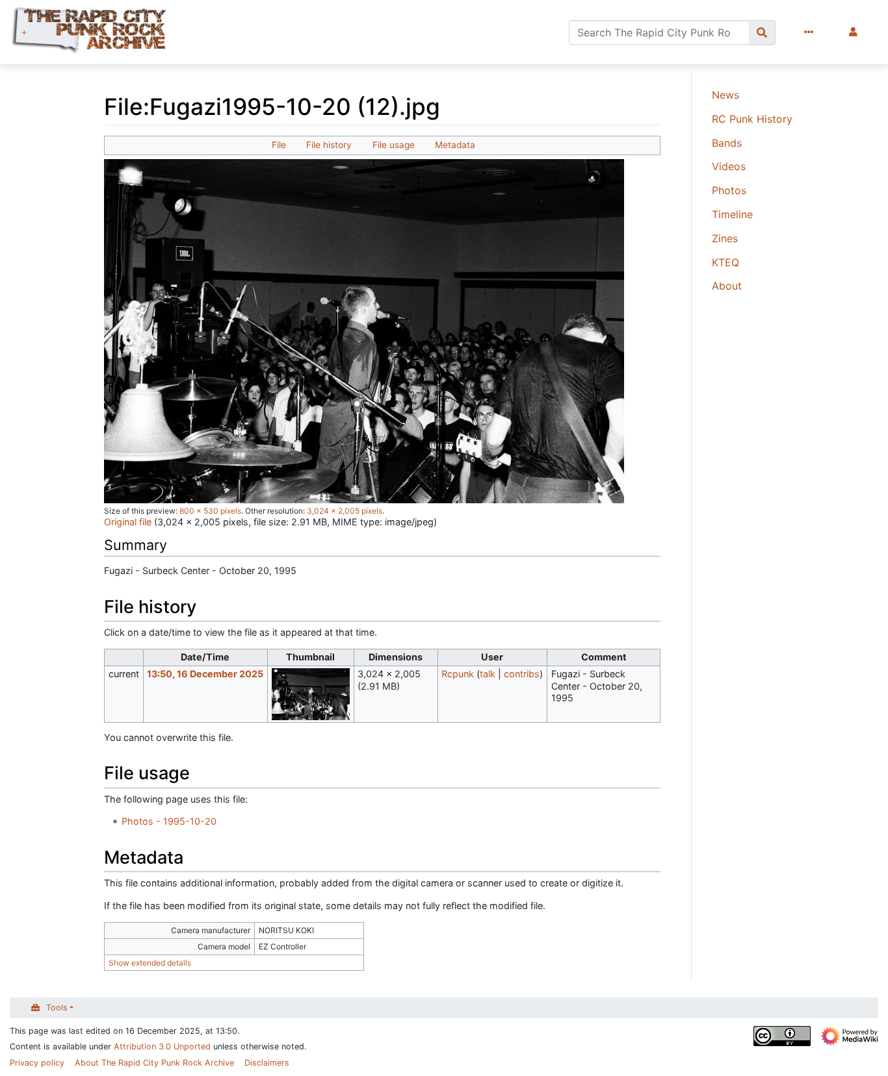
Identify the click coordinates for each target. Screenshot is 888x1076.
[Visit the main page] (90, 32)
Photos (729, 190)
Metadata (455, 145)
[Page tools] (811, 32)
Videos (729, 166)
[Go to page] (762, 32)
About (727, 285)
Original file (127, 521)
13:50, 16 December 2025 (205, 673)
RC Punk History (752, 118)
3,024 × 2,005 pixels (344, 511)
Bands (727, 142)
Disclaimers (266, 1063)
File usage (393, 145)
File (279, 145)
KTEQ (725, 262)
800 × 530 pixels (210, 511)
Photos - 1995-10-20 (169, 821)
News (725, 94)
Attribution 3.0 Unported (162, 1046)
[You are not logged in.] (855, 32)
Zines (725, 238)
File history (329, 145)
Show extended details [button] (150, 963)
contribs (522, 673)
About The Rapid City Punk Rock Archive (154, 1063)
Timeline (732, 214)
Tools (57, 1007)
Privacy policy (37, 1063)
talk (487, 673)
